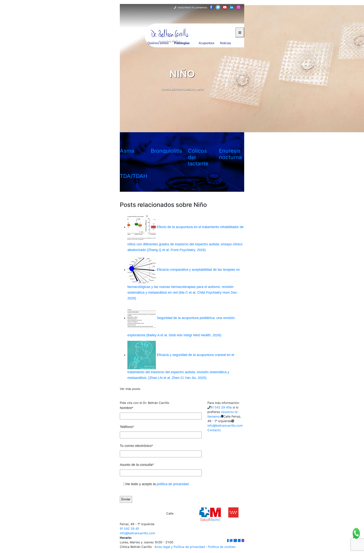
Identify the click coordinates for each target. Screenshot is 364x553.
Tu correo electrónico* (136, 446)
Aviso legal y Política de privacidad (180, 547)
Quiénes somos (158, 43)
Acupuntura (206, 43)
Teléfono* (127, 427)
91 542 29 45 (220, 407)
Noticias (225, 43)
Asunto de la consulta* (137, 465)
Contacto (214, 430)
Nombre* (126, 408)
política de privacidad (173, 484)
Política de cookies (221, 547)
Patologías (182, 43)
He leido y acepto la (157, 484)
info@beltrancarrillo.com (225, 425)
